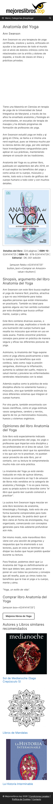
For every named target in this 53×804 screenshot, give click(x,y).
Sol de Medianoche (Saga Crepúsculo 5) (19, 680)
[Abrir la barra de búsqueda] (50, 18)
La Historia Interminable (18, 784)
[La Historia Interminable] (26, 778)
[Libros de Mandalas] (26, 726)
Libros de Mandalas (15, 732)
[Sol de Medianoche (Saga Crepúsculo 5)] (26, 672)
